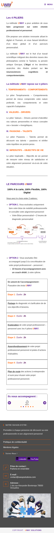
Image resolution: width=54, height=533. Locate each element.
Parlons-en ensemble (19, 469)
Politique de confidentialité (15, 442)
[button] (9, 402)
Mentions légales (10, 447)
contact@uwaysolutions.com (23, 477)
